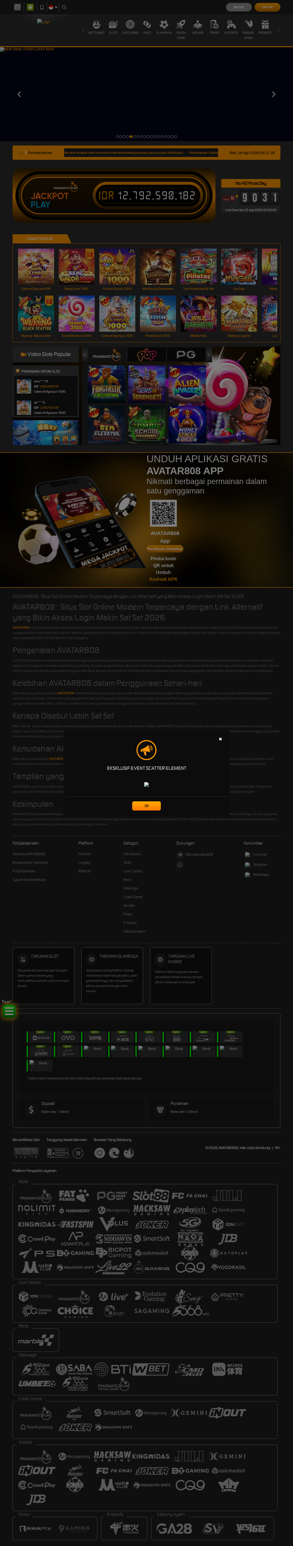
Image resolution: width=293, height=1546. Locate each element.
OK (146, 805)
